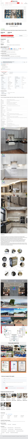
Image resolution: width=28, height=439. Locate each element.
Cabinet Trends (7, 432)
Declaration (21, 436)
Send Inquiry (7, 35)
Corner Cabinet (9, 424)
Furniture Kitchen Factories (4, 429)
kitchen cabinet (2, 415)
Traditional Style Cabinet (3, 424)
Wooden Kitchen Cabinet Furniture (18, 429)
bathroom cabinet (9, 415)
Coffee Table (8, 416)
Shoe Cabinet (22, 416)
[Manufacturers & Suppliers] (14, 1)
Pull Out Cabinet (15, 415)
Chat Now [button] (21, 35)
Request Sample (12, 37)
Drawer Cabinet (22, 415)
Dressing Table (15, 416)
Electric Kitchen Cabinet (10, 429)
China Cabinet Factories (3, 427)
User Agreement (17, 436)
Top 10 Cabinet (2, 432)
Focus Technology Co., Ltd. (9, 436)
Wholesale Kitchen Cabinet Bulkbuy (14, 432)
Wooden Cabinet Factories (10, 427)
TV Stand (2, 416)
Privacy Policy (24, 436)
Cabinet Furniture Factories (17, 427)
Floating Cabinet (14, 424)
